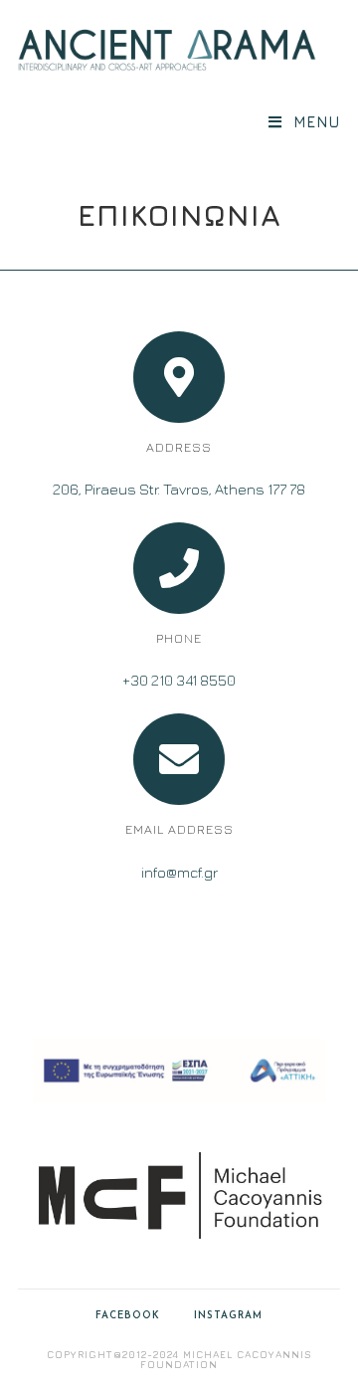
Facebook (127, 1315)
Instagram (228, 1315)
